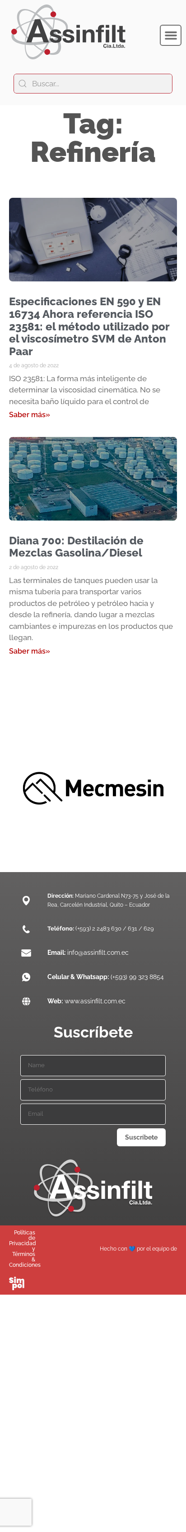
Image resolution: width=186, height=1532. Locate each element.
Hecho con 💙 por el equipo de (138, 1249)
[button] (170, 35)
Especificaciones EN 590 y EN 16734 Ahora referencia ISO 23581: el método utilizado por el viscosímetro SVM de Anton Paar (89, 326)
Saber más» (29, 414)
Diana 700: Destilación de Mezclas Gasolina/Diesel (76, 547)
